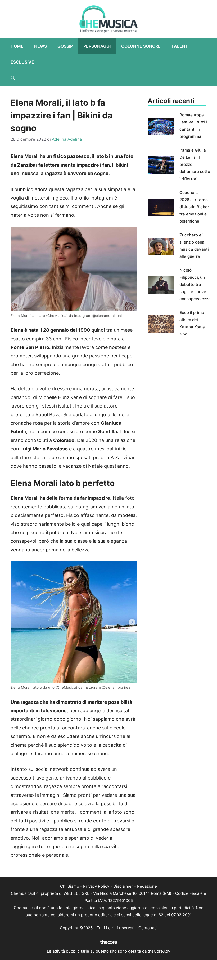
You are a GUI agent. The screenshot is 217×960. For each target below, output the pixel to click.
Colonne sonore (141, 46)
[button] (12, 78)
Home (17, 46)
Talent (179, 46)
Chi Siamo (69, 886)
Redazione (147, 886)
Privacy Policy (96, 886)
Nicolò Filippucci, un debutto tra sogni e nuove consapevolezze (195, 284)
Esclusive (22, 62)
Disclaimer (123, 886)
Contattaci (147, 927)
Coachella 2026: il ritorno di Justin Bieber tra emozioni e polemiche (194, 207)
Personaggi (97, 46)
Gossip (65, 46)
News (40, 46)
